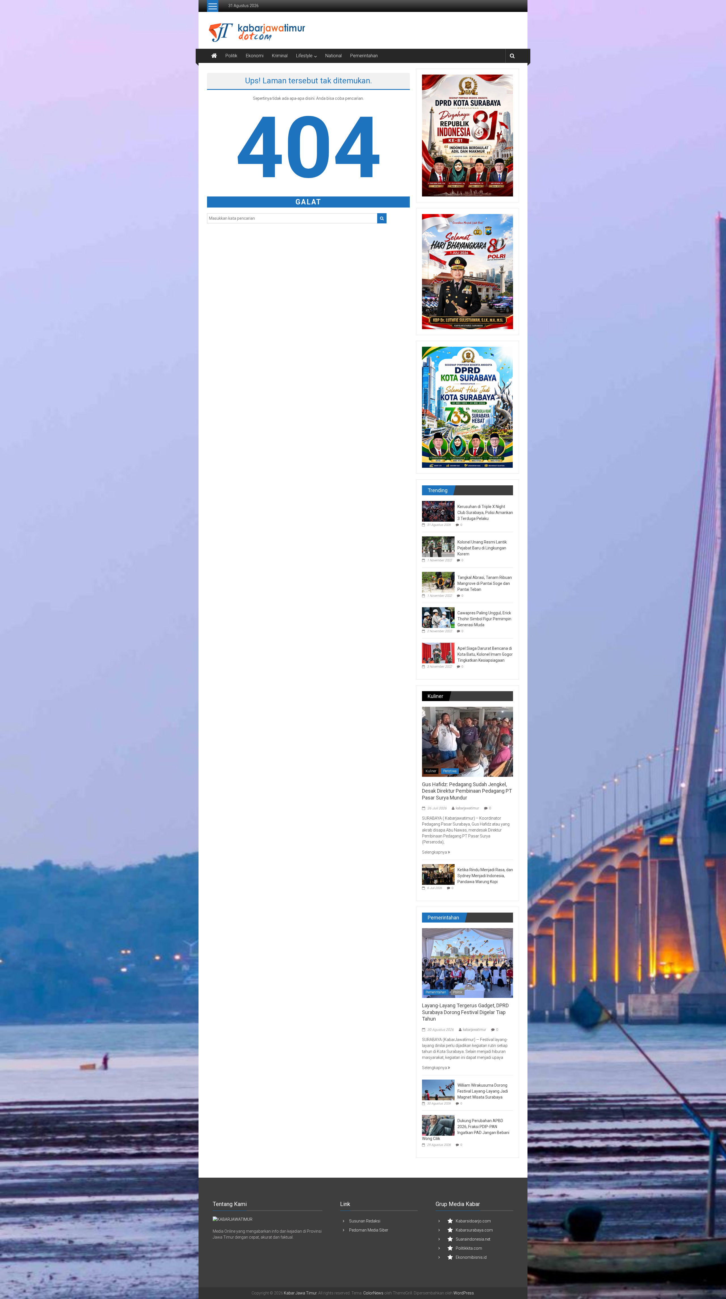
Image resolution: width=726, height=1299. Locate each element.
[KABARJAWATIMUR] (232, 1219)
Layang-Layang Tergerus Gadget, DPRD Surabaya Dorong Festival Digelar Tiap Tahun (465, 1012)
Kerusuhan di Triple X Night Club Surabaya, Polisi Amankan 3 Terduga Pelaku (485, 512)
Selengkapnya (435, 852)
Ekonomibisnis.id (471, 1257)
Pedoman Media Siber (368, 1230)
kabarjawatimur (467, 808)
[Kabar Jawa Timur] (214, 56)
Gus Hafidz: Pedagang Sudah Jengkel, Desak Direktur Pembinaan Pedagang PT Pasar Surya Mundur (467, 791)
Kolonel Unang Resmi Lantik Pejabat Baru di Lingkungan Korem (482, 548)
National (333, 55)
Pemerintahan (364, 55)
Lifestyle (304, 55)
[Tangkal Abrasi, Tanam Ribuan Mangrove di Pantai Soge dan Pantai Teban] (438, 581)
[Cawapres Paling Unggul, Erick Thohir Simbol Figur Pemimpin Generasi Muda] (438, 617)
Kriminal (280, 55)
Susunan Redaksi (364, 1221)
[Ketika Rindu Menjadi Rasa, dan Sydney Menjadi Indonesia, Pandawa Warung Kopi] (438, 874)
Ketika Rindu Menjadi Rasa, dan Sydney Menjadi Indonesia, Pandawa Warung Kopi (485, 876)
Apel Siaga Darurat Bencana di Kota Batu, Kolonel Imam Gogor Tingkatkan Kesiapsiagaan (485, 654)
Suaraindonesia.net (473, 1239)
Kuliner (431, 771)
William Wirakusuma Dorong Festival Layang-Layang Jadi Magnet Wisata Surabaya (482, 1091)
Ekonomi (254, 55)
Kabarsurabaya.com (474, 1230)
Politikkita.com (469, 1248)
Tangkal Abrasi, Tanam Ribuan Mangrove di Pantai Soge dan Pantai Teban (484, 583)
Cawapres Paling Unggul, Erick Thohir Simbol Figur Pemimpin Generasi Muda (484, 619)
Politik (231, 55)
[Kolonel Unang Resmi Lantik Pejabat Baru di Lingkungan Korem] (438, 546)
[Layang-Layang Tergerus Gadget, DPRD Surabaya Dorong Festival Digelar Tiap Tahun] (467, 963)
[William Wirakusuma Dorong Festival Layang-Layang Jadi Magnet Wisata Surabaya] (438, 1089)
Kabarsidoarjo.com (473, 1221)
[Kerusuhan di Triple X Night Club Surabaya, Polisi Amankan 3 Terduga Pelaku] (438, 511)
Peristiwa (450, 771)
